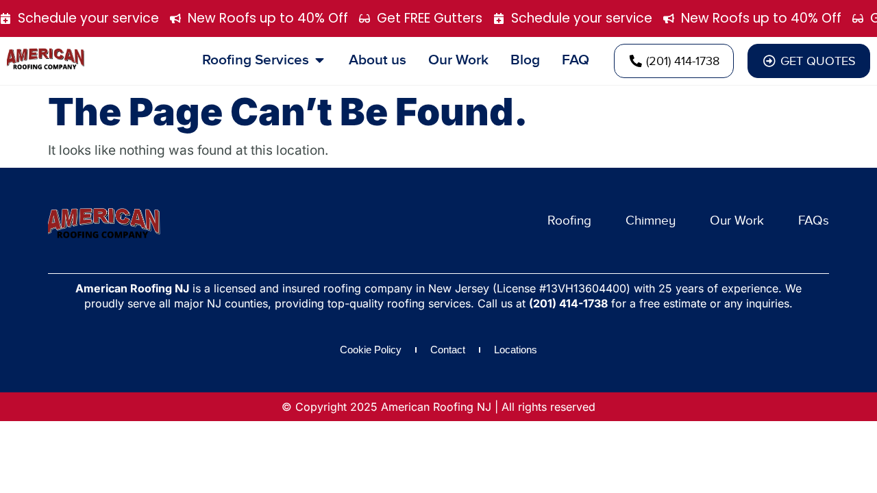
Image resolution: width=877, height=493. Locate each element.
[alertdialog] (438, 18)
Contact (447, 349)
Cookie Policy (371, 349)
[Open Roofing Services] (319, 60)
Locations (515, 349)
